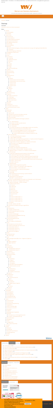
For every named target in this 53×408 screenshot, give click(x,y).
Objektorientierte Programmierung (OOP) (18, 165)
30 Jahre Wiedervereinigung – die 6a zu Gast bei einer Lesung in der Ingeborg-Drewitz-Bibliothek (27, 48)
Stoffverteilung (12, 268)
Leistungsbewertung (11, 296)
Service (7, 299)
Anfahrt (8, 333)
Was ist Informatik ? (12, 117)
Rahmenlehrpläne (10, 317)
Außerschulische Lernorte (15, 266)
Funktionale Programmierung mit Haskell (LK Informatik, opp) (22, 153)
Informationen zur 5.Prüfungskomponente (16, 315)
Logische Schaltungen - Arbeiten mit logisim (18, 182)
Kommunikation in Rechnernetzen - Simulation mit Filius (21, 149)
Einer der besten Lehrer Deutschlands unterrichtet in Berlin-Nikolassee (19, 347)
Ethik (8, 244)
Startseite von (10, 27)
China (9, 76)
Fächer (7, 108)
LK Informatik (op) (11, 152)
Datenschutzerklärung (12, 68)
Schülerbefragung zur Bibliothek (14, 51)
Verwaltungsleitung (11, 332)
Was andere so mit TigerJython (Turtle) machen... (20, 143)
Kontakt (7, 326)
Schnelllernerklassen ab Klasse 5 (13, 39)
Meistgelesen (10, 362)
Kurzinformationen (10, 38)
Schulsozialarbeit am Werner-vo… (11, 372)
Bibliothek (9, 46)
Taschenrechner (14, 193)
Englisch (10, 278)
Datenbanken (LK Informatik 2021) (16, 176)
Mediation (9, 103)
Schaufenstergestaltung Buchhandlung (16, 211)
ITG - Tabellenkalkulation (14, 124)
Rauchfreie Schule (11, 98)
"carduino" (13, 185)
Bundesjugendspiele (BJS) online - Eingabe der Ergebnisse (19, 238)
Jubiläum (11, 78)
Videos (8, 320)
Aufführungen (11, 235)
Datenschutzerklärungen (12, 306)
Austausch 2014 (13, 85)
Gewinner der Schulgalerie (13, 231)
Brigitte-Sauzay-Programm (15, 283)
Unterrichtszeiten (10, 300)
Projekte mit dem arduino (15, 183)
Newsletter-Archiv (8, 375)
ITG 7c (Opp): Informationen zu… (11, 368)
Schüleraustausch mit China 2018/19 (17, 79)
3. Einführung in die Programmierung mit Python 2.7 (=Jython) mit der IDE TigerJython (27, 139)
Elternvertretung (10, 71)
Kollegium (12, 260)
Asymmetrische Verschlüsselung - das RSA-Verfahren (21, 173)
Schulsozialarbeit (10, 45)
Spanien (10, 91)
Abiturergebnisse (10, 294)
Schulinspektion (10, 293)
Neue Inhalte (4, 362)
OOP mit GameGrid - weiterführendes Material (20, 169)
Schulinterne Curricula (11, 297)
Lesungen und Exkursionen (13, 209)
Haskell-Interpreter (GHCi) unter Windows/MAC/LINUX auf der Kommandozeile (26, 159)
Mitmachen (10, 61)
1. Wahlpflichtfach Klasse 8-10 (14, 248)
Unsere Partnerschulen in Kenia (13, 107)
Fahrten (11, 286)
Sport (8, 237)
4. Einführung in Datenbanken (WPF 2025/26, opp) (20, 140)
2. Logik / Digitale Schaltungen (15, 137)
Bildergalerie (9, 319)
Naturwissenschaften (11, 254)
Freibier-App (13, 186)
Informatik (9, 111)
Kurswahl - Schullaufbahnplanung (15, 316)
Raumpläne (9, 309)
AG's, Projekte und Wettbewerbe (14, 221)
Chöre (8, 55)
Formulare (8, 325)
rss (16, 382)
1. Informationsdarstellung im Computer (18, 136)
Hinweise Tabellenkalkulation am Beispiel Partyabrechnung (25, 133)
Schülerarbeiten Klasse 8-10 (13, 228)
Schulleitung (9, 329)
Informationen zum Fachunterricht (15, 224)
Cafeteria (8, 69)
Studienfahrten (11, 208)
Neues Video (16, 362)
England (10, 87)
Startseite (3, 20)
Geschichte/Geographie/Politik (13, 218)
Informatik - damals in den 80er (14, 203)
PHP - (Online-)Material (14, 175)
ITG (9, 120)
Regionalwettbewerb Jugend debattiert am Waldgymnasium (16, 353)
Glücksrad (13, 188)
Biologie (9, 255)
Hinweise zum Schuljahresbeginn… (11, 376)
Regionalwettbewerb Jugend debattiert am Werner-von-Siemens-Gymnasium (20, 350)
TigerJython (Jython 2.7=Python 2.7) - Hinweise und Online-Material (23, 150)
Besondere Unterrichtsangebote (16, 264)
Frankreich (10, 88)
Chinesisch (10, 276)
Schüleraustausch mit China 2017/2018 (17, 81)
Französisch (10, 280)
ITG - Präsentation (13, 126)
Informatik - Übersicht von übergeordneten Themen (18, 180)
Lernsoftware (11, 202)
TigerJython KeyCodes (15, 146)
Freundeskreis (10, 56)
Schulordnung (10, 36)
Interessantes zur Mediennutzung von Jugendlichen (18, 205)
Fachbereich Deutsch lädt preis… (11, 378)
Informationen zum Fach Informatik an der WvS (17, 114)
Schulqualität (8, 290)
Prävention (9, 94)
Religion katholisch (12, 242)
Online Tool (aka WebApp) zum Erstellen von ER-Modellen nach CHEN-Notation (25, 179)
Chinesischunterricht (14, 277)
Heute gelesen (12, 342)
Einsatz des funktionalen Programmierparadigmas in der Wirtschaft (24, 157)
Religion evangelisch (12, 241)
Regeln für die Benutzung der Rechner (16, 115)
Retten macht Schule (12, 100)
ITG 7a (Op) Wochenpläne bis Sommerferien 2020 (21, 128)
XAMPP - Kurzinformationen (16, 178)
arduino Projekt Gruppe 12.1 (16, 198)
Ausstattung (12, 258)
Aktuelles (7, 30)
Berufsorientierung (10, 92)
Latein (9, 284)
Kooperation (10, 49)
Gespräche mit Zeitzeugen (13, 214)
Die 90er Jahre (7, 355)
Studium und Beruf (10, 253)
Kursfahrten (12, 281)
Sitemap (7, 335)
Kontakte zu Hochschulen (15, 271)
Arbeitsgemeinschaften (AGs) (12, 52)
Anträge (9, 66)
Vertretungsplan (10, 32)
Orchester (9, 53)
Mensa (8, 74)
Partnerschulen (12, 382)
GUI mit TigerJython (15, 144)
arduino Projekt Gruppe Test (16, 201)
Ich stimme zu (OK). (30, 400)
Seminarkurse (9, 251)
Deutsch (8, 206)
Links (9, 62)
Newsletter (9, 33)
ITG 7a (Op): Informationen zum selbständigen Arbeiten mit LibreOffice (24, 127)
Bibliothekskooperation (13, 216)
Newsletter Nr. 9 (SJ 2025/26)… (10, 374)
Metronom (13, 189)
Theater (9, 101)
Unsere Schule (8, 35)
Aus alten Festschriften (12, 323)
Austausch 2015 (13, 84)
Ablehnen (28, 403)
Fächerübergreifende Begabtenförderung (16, 215)
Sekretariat (9, 328)
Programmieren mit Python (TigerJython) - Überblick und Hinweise (23, 141)
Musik (8, 232)
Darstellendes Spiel (10, 234)
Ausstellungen (11, 97)
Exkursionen (10, 219)
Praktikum (9, 310)
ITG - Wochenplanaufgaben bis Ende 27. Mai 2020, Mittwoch (24, 130)
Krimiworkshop (11, 212)
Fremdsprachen (10, 274)
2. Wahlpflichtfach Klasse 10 (13, 250)
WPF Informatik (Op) (12, 134)
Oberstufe (9, 313)
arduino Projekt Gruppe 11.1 (16, 196)
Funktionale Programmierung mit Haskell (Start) (20, 154)
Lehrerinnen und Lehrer (12, 307)
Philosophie (9, 245)
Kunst (8, 222)
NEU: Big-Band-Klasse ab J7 (12, 42)
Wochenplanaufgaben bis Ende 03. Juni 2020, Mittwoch (23, 131)
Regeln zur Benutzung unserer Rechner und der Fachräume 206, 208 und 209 (20, 357)
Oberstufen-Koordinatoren (12, 330)
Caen (11, 89)
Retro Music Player (14, 192)
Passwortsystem (14, 190)
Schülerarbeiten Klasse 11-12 (14, 229)
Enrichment (9, 289)
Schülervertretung (10, 72)
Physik (9, 267)
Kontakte (10, 64)
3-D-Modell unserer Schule (12, 105)
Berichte (10, 65)
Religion (8, 240)
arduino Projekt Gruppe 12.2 (16, 199)
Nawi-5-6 (10, 273)
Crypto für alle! (11, 113)
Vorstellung (10, 58)
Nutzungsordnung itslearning (13, 303)
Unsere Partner (5, 381)
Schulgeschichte (10, 322)
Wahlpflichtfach (10, 247)
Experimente (12, 261)
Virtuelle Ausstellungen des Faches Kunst (16, 225)
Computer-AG (9, 104)
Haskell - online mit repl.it (16, 160)
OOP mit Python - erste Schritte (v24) (18, 167)
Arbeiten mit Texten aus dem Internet (18, 123)
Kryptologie (12, 172)
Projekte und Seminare (12, 95)
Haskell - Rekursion (14, 162)
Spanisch (10, 287)
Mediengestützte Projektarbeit (13, 312)
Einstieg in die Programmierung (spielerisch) (18, 147)
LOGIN (50, 403)
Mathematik (9, 110)
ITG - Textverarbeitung (14, 121)
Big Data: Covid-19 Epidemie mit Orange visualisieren (18, 118)
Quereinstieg (9, 43)
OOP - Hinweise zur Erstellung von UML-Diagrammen (21, 166)
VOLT (12, 195)
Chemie (9, 257)
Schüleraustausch (10, 75)
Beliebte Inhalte (5, 343)
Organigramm (9, 304)
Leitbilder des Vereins (12, 59)
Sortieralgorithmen (13, 170)
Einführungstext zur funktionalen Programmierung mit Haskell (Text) (24, 156)
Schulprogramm (10, 292)
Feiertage (18, 343)
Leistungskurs (12, 263)
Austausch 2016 (13, 82)
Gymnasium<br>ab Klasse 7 (12, 40)
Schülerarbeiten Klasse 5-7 (13, 227)
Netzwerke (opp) (13, 163)
